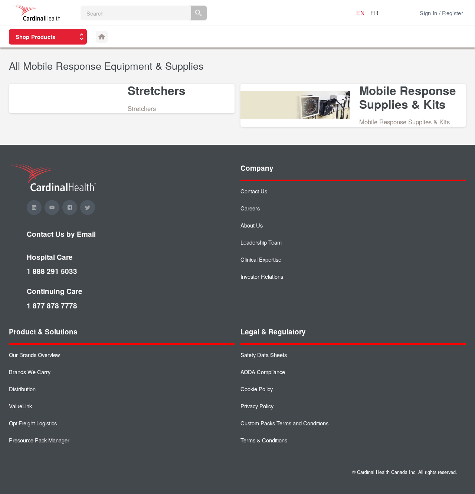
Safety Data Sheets (263, 355)
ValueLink (20, 406)
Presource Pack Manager (39, 440)
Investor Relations (261, 276)
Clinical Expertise (260, 259)
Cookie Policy (256, 389)
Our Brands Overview (34, 355)
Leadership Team (261, 242)
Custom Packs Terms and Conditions (284, 423)
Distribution (22, 389)
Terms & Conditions (263, 440)
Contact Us (253, 191)
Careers (250, 208)
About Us (251, 225)
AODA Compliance (262, 372)
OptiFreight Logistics (33, 423)
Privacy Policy (256, 406)
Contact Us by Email (61, 234)
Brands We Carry (29, 372)
